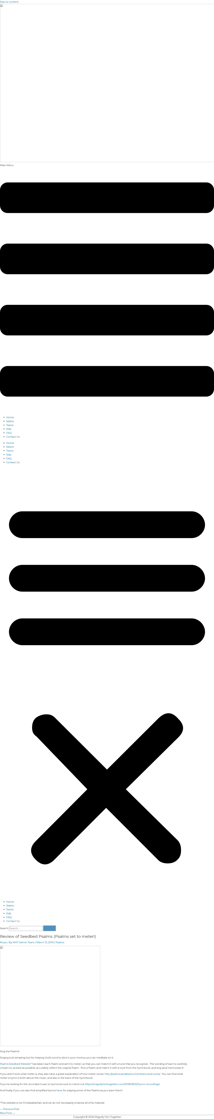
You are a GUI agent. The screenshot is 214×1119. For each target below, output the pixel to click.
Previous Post (9, 1109)
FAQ (9, 432)
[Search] (49, 928)
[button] (107, 288)
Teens (9, 425)
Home (10, 417)
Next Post (7, 1112)
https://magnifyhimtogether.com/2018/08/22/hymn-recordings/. (122, 1084)
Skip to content (9, 1)
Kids (8, 428)
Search (4, 928)
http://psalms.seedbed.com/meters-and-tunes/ (132, 1073)
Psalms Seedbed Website (15, 1063)
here (59, 1090)
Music (3, 942)
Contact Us (13, 436)
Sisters (10, 421)
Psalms (60, 942)
